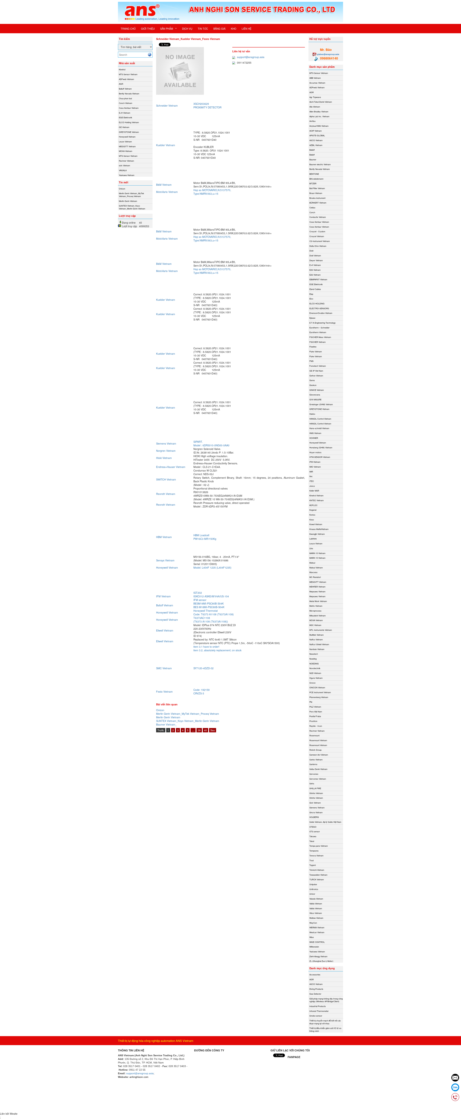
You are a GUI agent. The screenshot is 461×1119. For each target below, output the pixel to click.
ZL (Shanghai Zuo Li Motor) (321, 961)
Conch (312, 212)
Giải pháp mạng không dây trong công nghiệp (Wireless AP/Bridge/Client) (326, 1000)
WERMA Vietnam (316, 927)
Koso (311, 519)
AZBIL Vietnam (315, 145)
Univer (312, 893)
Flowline (312, 346)
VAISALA (123, 170)
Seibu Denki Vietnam (318, 769)
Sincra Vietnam (316, 812)
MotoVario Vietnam (167, 192)
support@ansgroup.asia (250, 57)
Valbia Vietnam (315, 903)
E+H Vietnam (124, 112)
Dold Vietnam (315, 255)
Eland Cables (315, 289)
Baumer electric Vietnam (320, 164)
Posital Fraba (315, 716)
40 (205, 730)
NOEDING (314, 663)
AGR (121, 83)
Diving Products (316, 988)
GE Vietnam (124, 127)
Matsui (312, 562)
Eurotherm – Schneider (319, 327)
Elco (311, 298)
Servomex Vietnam (317, 778)
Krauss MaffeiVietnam (318, 529)
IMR (311, 471)
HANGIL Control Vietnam (320, 418)
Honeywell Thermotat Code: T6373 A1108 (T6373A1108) (213, 612)
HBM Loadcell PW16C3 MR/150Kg (204, 537)
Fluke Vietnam (315, 351)
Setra (311, 783)
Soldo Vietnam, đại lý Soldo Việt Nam (325, 821)
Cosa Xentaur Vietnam (128, 107)
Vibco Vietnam (315, 913)
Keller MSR (314, 490)
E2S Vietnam (315, 269)
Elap (311, 293)
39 (199, 730)
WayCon (313, 922)
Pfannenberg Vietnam (318, 697)
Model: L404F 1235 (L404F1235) (212, 567)
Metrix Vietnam (315, 605)
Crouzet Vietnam (316, 236)
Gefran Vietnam (316, 375)
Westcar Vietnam (316, 932)
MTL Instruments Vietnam (320, 629)
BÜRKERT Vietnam (317, 202)
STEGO (312, 826)
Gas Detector (315, 993)
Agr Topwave (315, 97)
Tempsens (314, 850)
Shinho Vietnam (316, 793)
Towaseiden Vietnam (318, 874)
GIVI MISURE (315, 399)
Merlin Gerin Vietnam (128, 201)
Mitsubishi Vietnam (317, 615)
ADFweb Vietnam (126, 79)
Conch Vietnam (125, 103)
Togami (312, 865)
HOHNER (313, 437)
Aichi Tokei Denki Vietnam (320, 101)
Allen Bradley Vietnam (318, 111)
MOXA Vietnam (125, 151)
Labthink (313, 538)
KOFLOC (313, 505)
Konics (312, 514)
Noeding (313, 658)
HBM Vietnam (164, 537)
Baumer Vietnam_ (166, 724)
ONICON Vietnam (317, 687)
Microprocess (315, 610)
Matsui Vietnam (316, 567)
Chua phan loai (125, 98)
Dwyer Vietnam (316, 260)
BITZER (312, 183)
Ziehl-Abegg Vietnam (318, 956)
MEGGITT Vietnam (127, 146)
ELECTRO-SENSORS (319, 308)
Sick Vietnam (315, 802)
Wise (311, 937)
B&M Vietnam (164, 184)
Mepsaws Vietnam (317, 591)
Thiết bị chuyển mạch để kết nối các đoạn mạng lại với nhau (325, 1022)
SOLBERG (314, 817)
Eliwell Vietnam (164, 630)
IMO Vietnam (315, 466)
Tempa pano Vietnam (318, 845)
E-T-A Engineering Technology (322, 322)
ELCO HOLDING (317, 303)
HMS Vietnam (315, 433)
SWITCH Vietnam (166, 479)
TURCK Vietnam (316, 879)
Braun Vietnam (315, 193)
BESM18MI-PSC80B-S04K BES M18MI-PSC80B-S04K (208, 605)
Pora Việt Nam (315, 711)
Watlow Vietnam (316, 917)
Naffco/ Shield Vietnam (319, 644)
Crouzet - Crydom (317, 231)
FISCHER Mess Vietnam (320, 337)
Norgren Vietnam (166, 450)
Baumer (312, 159)
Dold (311, 250)
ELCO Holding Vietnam (129, 122)
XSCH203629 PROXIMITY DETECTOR (207, 105)
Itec (311, 476)
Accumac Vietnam (317, 82)
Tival (311, 860)
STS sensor (314, 831)
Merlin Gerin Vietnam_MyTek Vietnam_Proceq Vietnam (131, 195)
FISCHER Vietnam (317, 341)
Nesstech (313, 653)
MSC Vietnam (315, 625)
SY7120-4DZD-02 (204, 668)
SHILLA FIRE (315, 788)
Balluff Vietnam (125, 88)
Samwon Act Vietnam (318, 754)
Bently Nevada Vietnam (129, 93)
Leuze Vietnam (125, 141)
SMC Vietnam (164, 668)
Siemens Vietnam (166, 443)
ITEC (311, 481)
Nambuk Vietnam (316, 649)
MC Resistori (315, 577)
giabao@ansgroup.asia (328, 54)
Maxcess (313, 572)
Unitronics (313, 889)
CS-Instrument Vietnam (319, 241)
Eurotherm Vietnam (317, 332)
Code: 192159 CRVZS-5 (201, 691)
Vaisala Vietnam (316, 898)
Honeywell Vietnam (127, 136)
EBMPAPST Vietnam (318, 279)
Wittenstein (314, 946)
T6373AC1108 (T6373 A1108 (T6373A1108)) (210, 619)
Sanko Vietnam (316, 759)
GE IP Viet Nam (316, 370)
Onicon (122, 188)
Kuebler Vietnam (165, 145)
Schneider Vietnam (167, 105)
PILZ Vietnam (315, 706)
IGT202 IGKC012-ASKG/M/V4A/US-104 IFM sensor (211, 596)
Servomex (313, 773)
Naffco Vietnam (316, 639)
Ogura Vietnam (316, 677)
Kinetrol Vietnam (316, 495)
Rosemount (314, 735)
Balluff (312, 149)
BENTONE (314, 173)
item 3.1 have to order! (206, 646)
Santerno (313, 764)
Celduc (312, 207)
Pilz (310, 701)
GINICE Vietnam (316, 389)
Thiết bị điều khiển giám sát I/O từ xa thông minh (325, 1029)
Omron (312, 682)
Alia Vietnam (314, 106)
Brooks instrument (317, 197)
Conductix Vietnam (317, 217)
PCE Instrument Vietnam (320, 692)
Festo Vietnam (164, 691)
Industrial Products (317, 1006)
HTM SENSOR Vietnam (319, 457)
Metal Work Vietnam (318, 601)
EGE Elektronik (125, 117)
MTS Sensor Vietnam (128, 74)
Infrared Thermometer (319, 1011)
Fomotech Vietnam (317, 365)
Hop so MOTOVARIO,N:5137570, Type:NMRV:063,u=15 (212, 191)
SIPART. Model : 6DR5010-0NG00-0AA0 (211, 443)
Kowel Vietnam (315, 524)
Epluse (312, 317)
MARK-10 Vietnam (317, 553)
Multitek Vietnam (316, 634)
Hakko (312, 413)
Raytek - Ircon (315, 725)
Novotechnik (314, 668)
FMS (311, 361)
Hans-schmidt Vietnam (319, 428)
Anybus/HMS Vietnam (318, 125)
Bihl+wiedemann (316, 178)
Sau (212, 730)
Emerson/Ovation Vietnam (320, 313)
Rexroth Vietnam (165, 494)
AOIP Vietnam (315, 130)
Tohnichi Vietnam (316, 869)
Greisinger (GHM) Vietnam (321, 404)
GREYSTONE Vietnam (129, 132)
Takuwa (312, 836)
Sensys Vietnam (165, 560)
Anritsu (312, 121)
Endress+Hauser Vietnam (170, 467)
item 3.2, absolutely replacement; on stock (217, 650)
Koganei (312, 509)
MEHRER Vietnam (317, 586)
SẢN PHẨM (166, 28)
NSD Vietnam (315, 673)
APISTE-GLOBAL (317, 135)
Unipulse (313, 884)
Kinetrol (122, 69)
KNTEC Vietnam (316, 500)
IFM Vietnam (163, 596)
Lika (311, 548)
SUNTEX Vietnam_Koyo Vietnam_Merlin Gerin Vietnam (132, 207)
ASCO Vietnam (316, 140)
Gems (312, 380)
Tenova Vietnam (316, 855)
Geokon (312, 385)
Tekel (311, 841)
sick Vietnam (124, 165)
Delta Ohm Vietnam (317, 245)
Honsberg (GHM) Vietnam (320, 447)
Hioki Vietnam (164, 458)
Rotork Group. (315, 749)
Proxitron (313, 721)
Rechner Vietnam (126, 160)
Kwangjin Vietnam (317, 533)
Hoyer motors (315, 452)
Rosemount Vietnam (318, 740)
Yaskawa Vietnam (126, 175)
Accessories (314, 974)
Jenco (312, 485)
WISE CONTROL (317, 941)
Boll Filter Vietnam (317, 188)
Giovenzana (314, 394)
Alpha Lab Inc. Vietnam (319, 116)
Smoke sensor (315, 1015)
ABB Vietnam (315, 77)
